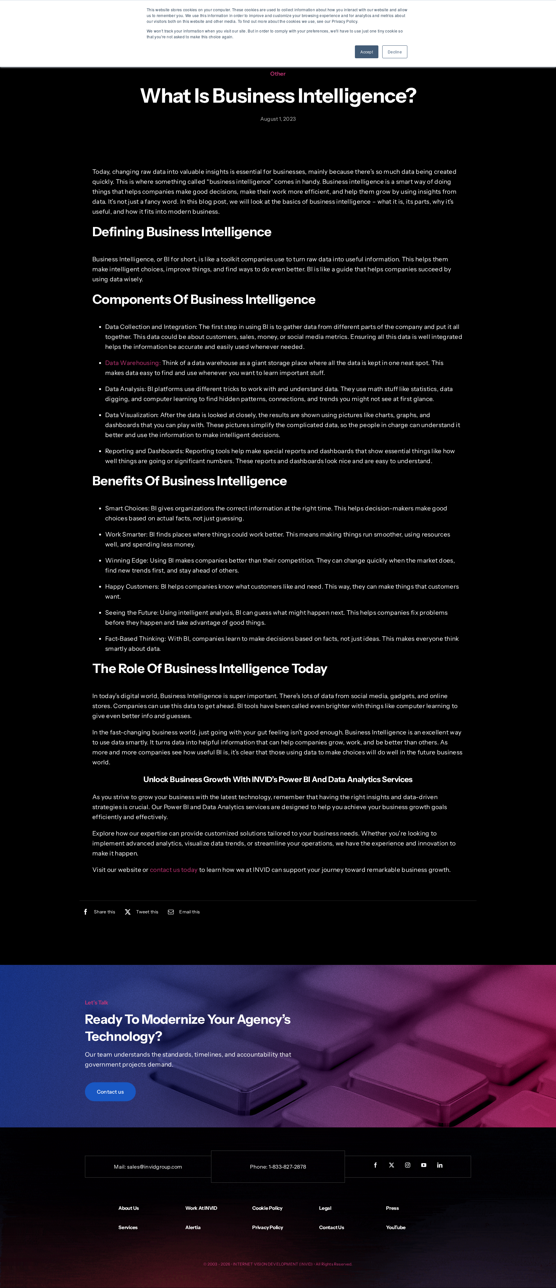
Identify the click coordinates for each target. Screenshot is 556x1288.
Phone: (259, 1166)
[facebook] (375, 1165)
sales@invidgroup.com (154, 1166)
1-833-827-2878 (287, 1166)
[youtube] (424, 1165)
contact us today (174, 869)
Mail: (120, 1166)
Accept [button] (366, 51)
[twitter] (391, 1165)
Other (278, 73)
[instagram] (408, 1165)
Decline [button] (395, 51)
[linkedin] (440, 1165)
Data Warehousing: (133, 363)
